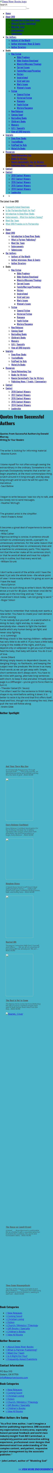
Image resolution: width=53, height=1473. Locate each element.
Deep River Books (18, 138)
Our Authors (11, 37)
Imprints (9, 135)
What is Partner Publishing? (23, 23)
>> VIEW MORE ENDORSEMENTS (36, 1469)
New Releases (17, 111)
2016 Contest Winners (21, 182)
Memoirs (15, 125)
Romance (21, 101)
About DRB (10, 16)
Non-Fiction (16, 54)
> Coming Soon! (14, 1316)
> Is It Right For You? (16, 1356)
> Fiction (10, 1322)
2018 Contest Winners (21, 175)
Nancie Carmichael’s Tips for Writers (27, 162)
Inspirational (22, 77)
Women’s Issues (24, 87)
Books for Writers (19, 158)
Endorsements (17, 30)
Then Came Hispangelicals (18, 1285)
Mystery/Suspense (25, 108)
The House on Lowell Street (18, 1226)
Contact (9, 168)
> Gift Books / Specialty (18, 1328)
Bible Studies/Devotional (27, 60)
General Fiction (23, 94)
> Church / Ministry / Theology (22, 1325)
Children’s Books (18, 121)
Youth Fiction (22, 104)
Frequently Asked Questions (18, 207)
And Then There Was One (17, 766)
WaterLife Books (18, 148)
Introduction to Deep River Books (25, 20)
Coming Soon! (17, 114)
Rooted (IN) (11, 941)
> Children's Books (15, 1331)
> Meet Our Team (15, 1353)
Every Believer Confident (17, 824)
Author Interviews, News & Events (25, 43)
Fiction (14, 91)
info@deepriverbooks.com (14, 1377)
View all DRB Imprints (20, 131)
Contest (9, 172)
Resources (10, 152)
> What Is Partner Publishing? (21, 1349)
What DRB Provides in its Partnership (22, 224)
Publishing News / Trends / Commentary (28, 165)
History (20, 74)
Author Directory (18, 47)
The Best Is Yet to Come (17, 1000)
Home (8, 13)
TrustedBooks (17, 141)
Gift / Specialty (18, 128)
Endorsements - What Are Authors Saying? (24, 217)
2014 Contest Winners (21, 189)
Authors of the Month (20, 40)
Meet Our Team (18, 27)
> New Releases (14, 1313)
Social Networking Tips (21, 155)
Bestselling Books (19, 118)
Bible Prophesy (23, 57)
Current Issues (23, 67)
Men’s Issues (22, 84)
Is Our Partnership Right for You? (20, 210)
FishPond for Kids (19, 145)
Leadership (16, 192)
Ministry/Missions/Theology (29, 64)
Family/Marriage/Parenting (29, 70)
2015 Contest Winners (21, 185)
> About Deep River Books (19, 1346)
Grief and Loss (23, 81)
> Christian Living (15, 1319)
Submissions (16, 33)
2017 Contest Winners (21, 179)
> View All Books (14, 1334)
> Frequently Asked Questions (21, 1359)
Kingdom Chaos (13, 883)
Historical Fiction (24, 97)
